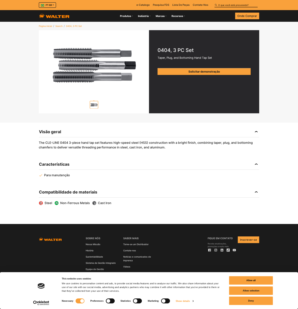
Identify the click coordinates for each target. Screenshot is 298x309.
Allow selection (251, 290)
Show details (183, 301)
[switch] (110, 300)
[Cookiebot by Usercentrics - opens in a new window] (41, 303)
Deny (251, 300)
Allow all (251, 280)
